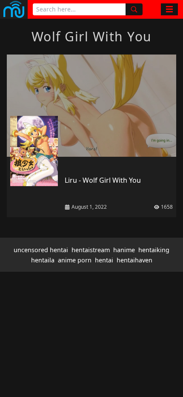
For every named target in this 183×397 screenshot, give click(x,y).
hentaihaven (134, 260)
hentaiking (153, 250)
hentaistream (90, 250)
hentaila (42, 260)
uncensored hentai (41, 250)
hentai (104, 260)
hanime (124, 250)
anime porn (75, 260)
